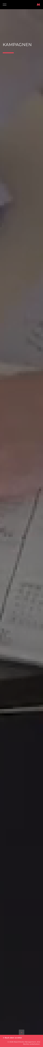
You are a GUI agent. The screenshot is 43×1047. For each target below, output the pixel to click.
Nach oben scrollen (12, 1038)
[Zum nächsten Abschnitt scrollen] (21, 1033)
